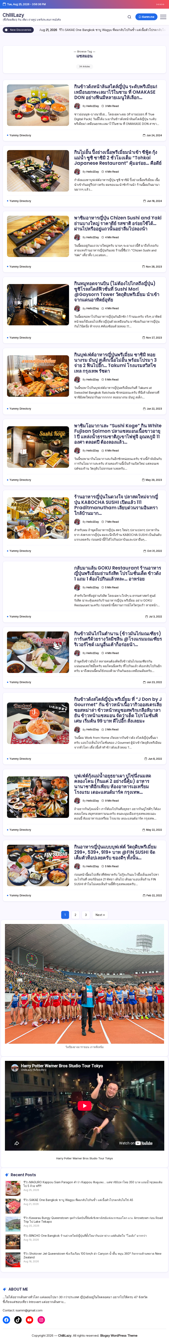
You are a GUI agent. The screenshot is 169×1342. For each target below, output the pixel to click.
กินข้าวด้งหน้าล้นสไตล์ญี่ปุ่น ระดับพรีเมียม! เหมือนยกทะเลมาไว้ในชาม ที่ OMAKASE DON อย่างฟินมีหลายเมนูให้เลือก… (115, 92)
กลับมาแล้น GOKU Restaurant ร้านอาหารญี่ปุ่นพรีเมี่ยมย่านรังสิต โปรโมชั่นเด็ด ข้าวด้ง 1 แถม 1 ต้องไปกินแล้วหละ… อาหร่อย (117, 573)
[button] (129, 17)
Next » (100, 915)
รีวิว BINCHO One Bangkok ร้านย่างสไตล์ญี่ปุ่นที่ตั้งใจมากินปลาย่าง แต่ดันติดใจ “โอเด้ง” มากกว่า (85, 1235)
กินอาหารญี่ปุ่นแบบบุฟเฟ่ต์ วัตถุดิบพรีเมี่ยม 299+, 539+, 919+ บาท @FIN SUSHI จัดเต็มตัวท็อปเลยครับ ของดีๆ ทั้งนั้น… (115, 852)
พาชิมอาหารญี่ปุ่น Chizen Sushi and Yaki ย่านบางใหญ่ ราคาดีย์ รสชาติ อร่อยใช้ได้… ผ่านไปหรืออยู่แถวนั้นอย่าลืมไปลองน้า (118, 223)
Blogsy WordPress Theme (118, 1335)
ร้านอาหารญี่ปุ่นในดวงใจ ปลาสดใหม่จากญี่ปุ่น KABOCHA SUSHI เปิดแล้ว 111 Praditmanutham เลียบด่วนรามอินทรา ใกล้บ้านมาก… (116, 505)
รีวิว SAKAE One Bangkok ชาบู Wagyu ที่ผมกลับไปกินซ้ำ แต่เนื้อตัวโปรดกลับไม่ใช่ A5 (94, 30)
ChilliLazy (13, 15)
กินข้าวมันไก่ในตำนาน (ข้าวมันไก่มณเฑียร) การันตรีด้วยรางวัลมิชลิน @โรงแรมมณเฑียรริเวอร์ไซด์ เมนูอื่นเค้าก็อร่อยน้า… (118, 639)
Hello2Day (92, 106)
